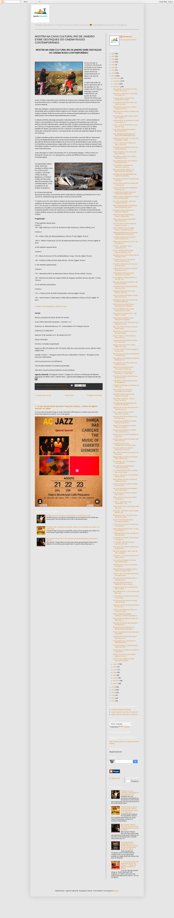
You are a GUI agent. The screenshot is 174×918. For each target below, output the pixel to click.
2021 (113, 68)
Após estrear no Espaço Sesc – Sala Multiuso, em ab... (125, 314)
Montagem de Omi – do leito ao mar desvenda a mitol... (125, 516)
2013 (113, 695)
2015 (113, 690)
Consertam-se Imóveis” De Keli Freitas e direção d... (125, 538)
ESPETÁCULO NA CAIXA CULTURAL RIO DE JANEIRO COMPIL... (126, 139)
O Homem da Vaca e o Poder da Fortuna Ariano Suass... (124, 260)
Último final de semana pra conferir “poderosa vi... (125, 498)
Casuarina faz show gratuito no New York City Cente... (125, 341)
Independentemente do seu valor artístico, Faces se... (124, 292)
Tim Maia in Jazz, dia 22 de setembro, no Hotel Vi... (125, 565)
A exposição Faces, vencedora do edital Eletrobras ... (124, 642)
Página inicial (69, 395)
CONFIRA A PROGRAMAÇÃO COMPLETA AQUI (51, 306)
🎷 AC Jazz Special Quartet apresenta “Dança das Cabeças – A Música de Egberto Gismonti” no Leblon (130, 865)
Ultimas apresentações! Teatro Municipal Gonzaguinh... (123, 319)
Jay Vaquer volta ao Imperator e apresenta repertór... (123, 211)
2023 (113, 62)
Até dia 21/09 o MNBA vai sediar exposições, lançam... (124, 659)
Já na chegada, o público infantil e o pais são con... (125, 278)
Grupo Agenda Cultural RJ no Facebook (124, 712)
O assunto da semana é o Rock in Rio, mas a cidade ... (125, 588)
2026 (113, 54)
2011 (113, 701)
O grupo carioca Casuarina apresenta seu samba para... (125, 574)
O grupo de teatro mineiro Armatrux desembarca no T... (125, 269)
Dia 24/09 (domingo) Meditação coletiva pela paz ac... (123, 467)
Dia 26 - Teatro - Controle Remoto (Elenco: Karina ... (124, 336)
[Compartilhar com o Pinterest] (84, 385)
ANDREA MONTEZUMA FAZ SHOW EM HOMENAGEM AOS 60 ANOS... (125, 233)
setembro (116, 87)
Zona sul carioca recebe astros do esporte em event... (124, 224)
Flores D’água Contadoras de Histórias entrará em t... (126, 651)
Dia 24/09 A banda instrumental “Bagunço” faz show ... (123, 395)
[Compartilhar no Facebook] (82, 385)
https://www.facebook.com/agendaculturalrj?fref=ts (124, 742)
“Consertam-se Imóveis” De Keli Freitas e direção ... (126, 179)
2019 (113, 70)
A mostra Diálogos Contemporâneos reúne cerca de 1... (125, 646)
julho (115, 667)
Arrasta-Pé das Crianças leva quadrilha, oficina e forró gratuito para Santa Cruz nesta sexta (72, 528)
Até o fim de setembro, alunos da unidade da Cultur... (124, 202)
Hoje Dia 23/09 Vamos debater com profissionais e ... (125, 417)
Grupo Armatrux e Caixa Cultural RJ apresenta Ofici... (124, 153)
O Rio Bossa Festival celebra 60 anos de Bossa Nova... (125, 377)
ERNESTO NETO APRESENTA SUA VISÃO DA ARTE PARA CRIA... (126, 197)
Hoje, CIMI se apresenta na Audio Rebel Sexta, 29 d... (124, 130)
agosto (115, 664)
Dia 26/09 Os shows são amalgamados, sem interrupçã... (124, 444)
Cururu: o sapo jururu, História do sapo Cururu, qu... (124, 143)
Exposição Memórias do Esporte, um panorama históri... (125, 283)
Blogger (116, 891)
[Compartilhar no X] (80, 385)
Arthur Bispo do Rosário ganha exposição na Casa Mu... (123, 274)
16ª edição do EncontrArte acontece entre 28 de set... (125, 601)
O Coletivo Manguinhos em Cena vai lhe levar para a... (125, 265)
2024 (113, 59)
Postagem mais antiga (94, 395)
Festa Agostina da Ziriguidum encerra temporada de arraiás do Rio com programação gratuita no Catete (129, 845)
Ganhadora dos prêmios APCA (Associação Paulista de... (123, 368)
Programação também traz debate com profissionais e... (124, 431)
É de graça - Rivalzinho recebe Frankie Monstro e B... (125, 511)
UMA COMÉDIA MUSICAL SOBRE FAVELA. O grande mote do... (123, 229)
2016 (113, 687)
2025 (113, 56)
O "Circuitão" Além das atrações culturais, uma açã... (124, 543)
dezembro (117, 78)
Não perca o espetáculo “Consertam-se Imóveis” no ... (125, 94)
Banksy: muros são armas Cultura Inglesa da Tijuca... (124, 345)
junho (115, 670)
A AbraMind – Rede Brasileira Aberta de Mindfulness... (125, 381)
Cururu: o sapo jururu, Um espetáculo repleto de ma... (125, 476)
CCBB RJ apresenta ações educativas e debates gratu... (126, 534)
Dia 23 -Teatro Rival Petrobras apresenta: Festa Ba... (123, 520)
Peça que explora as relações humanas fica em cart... (123, 449)
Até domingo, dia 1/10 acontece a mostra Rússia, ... (124, 462)
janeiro (115, 684)
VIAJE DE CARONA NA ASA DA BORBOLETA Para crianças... (123, 583)
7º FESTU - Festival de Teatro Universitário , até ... (122, 502)
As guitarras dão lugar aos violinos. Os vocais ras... (126, 386)
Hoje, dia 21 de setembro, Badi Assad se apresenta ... (125, 547)
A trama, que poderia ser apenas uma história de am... (126, 440)
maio (115, 672)
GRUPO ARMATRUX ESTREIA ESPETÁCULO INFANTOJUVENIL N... (125, 615)
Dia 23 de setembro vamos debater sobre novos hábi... (125, 489)
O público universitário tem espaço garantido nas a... (125, 637)
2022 (113, 65)
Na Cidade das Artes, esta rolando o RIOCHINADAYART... (125, 161)
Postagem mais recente (43, 395)
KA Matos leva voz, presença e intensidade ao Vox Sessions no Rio (68, 515)
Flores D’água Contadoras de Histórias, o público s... (123, 166)
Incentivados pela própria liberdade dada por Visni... (125, 287)
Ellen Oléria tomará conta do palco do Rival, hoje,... (126, 453)
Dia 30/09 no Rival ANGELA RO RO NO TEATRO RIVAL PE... (125, 148)
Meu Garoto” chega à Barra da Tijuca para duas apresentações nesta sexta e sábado (72, 539)
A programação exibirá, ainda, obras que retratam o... (125, 117)
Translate (126, 727)
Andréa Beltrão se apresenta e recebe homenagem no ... (126, 121)
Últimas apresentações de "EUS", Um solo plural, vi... (125, 242)
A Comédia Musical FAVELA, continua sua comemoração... (125, 471)
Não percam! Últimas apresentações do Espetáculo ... (125, 624)
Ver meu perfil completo (128, 40)
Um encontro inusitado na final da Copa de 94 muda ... (124, 561)
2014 (113, 693)
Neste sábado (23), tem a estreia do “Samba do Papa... (125, 480)
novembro (117, 81)
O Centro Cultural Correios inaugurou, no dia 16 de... (126, 350)
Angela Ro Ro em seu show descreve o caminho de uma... (126, 323)
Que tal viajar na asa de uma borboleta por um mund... (122, 390)
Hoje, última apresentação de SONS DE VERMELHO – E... (126, 359)
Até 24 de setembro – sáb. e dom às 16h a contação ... (125, 552)
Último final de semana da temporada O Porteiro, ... (126, 112)
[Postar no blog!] (78, 385)
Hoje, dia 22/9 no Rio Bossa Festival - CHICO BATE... (125, 493)
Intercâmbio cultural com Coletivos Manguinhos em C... (124, 108)
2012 (113, 698)
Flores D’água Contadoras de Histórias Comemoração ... (126, 354)
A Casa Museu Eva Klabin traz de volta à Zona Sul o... (125, 597)
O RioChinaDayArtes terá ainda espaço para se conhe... (123, 310)
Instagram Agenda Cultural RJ (121, 710)
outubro (116, 84)
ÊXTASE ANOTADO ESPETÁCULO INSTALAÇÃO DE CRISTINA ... (123, 170)
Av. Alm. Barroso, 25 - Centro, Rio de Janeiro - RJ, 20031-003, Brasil (62, 388)
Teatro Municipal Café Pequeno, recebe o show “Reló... (123, 215)
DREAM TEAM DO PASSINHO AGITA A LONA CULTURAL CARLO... (125, 570)
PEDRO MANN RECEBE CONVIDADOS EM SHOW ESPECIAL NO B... (125, 206)
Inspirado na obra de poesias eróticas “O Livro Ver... (126, 606)
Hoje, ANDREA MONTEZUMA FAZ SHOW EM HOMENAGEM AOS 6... (124, 135)
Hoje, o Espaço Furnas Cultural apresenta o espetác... (123, 413)
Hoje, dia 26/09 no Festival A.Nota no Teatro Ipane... (125, 327)
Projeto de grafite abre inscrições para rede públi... (126, 633)
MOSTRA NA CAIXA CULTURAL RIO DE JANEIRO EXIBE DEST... (125, 301)
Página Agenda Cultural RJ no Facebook (124, 714)
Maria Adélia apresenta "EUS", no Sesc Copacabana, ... (125, 529)
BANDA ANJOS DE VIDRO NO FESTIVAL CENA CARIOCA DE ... (125, 458)
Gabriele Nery (127, 37)
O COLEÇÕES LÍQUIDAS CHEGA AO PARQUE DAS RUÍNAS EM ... (124, 193)
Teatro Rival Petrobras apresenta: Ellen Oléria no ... (126, 507)
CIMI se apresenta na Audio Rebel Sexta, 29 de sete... (124, 220)
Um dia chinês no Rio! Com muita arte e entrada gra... (125, 184)
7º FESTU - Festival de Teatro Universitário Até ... (122, 247)
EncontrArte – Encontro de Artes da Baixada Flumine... (125, 332)
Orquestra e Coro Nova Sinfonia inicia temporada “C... (125, 556)
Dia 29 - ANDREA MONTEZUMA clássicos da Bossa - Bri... (123, 251)
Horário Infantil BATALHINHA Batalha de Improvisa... (125, 485)
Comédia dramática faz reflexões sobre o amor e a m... (124, 238)
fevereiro (116, 681)
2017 (113, 76)
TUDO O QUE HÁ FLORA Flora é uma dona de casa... (125, 126)
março (115, 678)
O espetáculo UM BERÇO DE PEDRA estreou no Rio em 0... (124, 422)
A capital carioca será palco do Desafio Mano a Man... (123, 99)
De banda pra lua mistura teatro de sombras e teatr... (125, 103)
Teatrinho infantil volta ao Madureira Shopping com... (125, 188)
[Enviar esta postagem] (71, 385)
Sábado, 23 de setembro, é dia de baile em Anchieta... (124, 426)
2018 (113, 73)
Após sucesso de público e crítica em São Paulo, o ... (125, 619)
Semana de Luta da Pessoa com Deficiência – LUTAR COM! (123, 372)
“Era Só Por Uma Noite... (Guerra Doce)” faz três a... (124, 399)
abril (115, 675)
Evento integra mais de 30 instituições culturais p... (125, 435)
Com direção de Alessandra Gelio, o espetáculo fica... (125, 579)
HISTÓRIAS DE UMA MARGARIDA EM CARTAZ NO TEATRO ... (124, 175)
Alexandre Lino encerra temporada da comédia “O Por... (126, 256)
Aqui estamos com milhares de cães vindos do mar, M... (125, 90)
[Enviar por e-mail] (75, 385)
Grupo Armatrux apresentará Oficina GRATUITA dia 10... (125, 296)
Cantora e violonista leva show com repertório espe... (125, 610)
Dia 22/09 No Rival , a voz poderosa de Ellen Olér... (126, 592)
